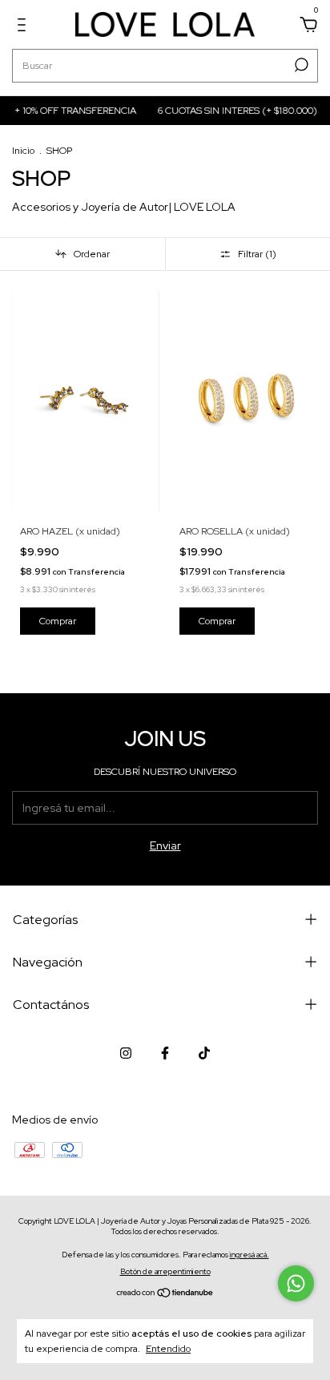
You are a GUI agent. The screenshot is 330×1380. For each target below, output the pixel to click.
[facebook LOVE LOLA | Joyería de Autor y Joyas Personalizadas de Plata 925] (165, 1053)
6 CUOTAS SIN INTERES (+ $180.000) (235, 110)
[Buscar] (300, 65)
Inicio (23, 150)
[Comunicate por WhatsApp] (296, 1283)
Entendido (168, 1348)
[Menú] (24, 27)
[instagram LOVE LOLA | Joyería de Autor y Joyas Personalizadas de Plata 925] (125, 1053)
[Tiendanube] (165, 1294)
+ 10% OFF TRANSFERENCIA (72, 110)
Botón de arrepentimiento (165, 1271)
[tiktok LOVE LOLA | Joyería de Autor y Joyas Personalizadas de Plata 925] (204, 1053)
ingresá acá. (249, 1254)
